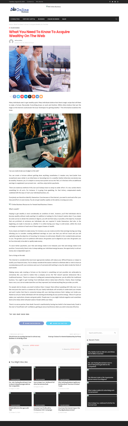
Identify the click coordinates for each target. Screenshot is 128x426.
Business (41, 19)
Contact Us (30, 2)
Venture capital (29, 19)
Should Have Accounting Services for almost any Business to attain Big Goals (24, 337)
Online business (53, 19)
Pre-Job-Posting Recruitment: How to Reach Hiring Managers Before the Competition (20, 384)
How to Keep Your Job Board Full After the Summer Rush (44, 383)
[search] (116, 19)
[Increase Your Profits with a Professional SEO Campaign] (45, 399)
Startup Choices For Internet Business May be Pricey (64, 337)
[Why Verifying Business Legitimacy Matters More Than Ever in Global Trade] (69, 373)
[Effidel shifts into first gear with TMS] (20, 399)
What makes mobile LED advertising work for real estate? (101, 391)
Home (11, 24)
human (23, 314)
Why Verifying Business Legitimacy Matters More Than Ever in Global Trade (69, 384)
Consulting (15, 19)
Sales (64, 19)
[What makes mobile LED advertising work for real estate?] (102, 388)
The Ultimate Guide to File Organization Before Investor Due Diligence (100, 378)
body (14, 314)
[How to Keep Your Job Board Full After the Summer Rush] (45, 373)
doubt (18, 314)
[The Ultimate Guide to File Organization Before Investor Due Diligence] (102, 375)
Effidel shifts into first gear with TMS (19, 409)
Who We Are (39, 2)
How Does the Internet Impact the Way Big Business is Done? (69, 409)
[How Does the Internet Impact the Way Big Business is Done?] (69, 399)
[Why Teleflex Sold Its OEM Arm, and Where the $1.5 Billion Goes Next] (102, 349)
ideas (27, 314)
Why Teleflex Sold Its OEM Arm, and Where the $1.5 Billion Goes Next (101, 353)
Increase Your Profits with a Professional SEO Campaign (43, 409)
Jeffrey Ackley (18, 40)
